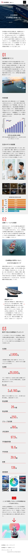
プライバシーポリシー (5, 550)
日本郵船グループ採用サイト (7, 547)
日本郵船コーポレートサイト (7, 545)
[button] (4, 303)
